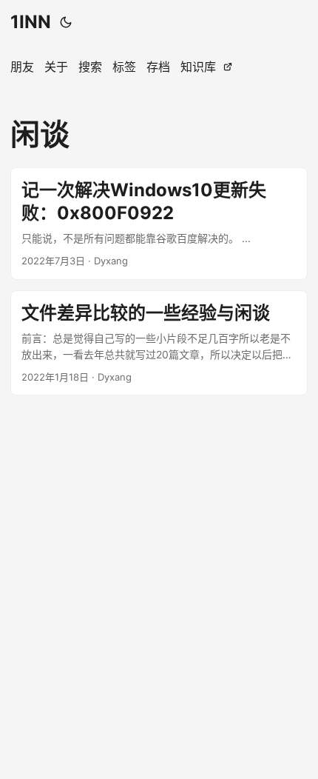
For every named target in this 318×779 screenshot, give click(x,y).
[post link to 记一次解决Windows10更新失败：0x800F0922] (159, 223)
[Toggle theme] (66, 22)
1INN (30, 22)
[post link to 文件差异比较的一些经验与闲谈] (159, 343)
